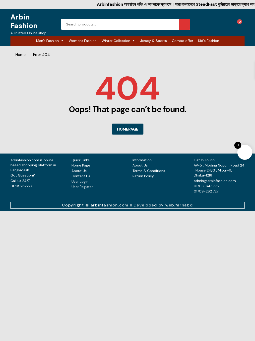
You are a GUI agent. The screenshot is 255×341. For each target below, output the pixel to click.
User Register (82, 186)
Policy (149, 176)
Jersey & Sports (153, 40)
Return (138, 176)
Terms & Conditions (148, 171)
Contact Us (80, 176)
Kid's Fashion (208, 40)
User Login (79, 181)
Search (184, 24)
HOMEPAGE (127, 129)
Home (20, 54)
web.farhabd (179, 205)
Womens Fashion (83, 40)
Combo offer (182, 40)
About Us (79, 171)
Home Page (80, 165)
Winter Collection (116, 40)
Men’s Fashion (47, 40)
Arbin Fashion (24, 21)
